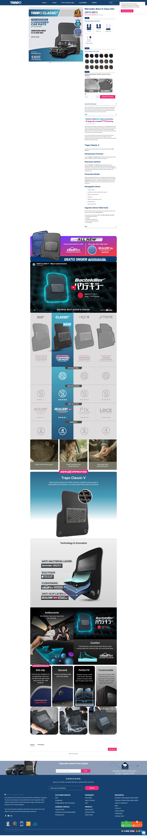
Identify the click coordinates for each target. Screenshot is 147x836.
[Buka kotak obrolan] (143, 833)
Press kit (118, 808)
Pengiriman (58, 800)
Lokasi (54, 2)
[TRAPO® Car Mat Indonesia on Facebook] (6, 816)
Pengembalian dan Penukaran (65, 803)
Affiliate (94, 2)
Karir (86, 803)
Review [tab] (32, 744)
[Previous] (32, 35)
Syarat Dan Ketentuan (90, 104)
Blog (116, 805)
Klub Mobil (88, 798)
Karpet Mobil (89, 809)
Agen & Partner (90, 800)
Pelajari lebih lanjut (127, 11)
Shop (44, 2)
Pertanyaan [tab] (41, 744)
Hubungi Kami (119, 816)
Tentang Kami (59, 815)
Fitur (86, 114)
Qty (85, 93)
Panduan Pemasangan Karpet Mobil (126, 798)
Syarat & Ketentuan (121, 803)
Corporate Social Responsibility (65, 812)
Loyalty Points (59, 809)
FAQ (86, 226)
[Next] (80, 35)
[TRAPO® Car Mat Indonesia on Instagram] (11, 816)
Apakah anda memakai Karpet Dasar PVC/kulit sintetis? (98, 75)
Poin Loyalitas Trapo (67, 2)
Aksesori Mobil (89, 812)
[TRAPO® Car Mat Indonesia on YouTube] (8, 816)
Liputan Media (119, 811)
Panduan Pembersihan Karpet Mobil (126, 800)
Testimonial (118, 813)
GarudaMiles (83, 2)
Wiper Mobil (89, 815)
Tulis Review (112, 749)
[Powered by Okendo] (37, 750)
